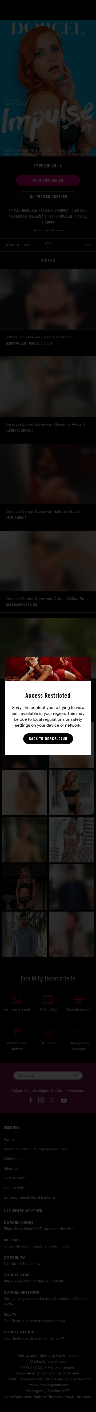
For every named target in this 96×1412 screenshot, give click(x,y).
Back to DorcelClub (48, 738)
